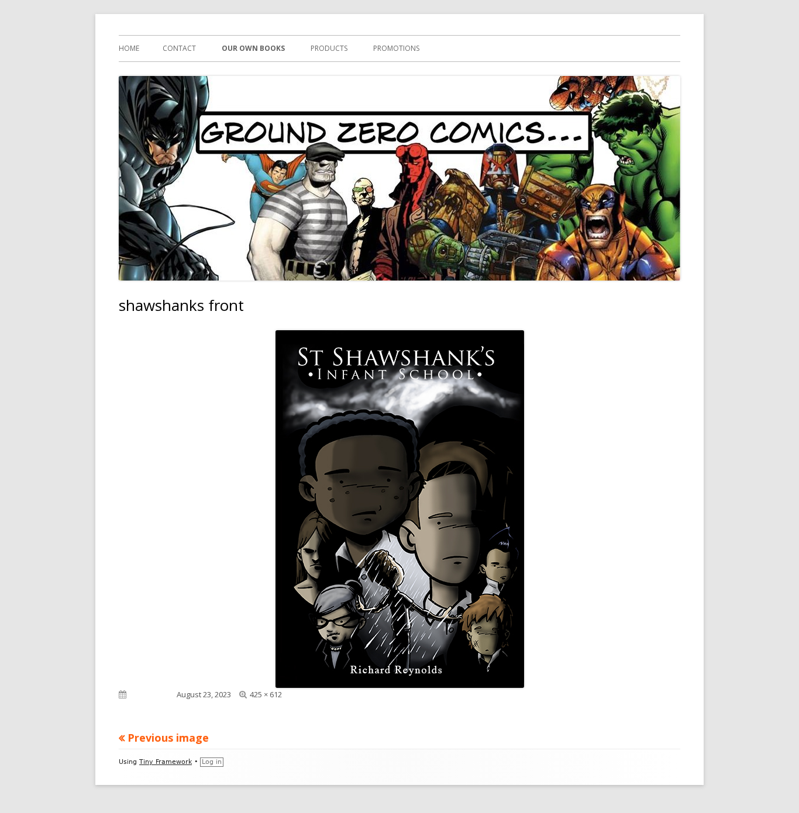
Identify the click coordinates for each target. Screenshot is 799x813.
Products (329, 48)
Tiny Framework (165, 762)
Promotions (396, 48)
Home (129, 48)
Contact (179, 48)
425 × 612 (266, 694)
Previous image (168, 738)
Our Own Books (253, 48)
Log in (212, 762)
